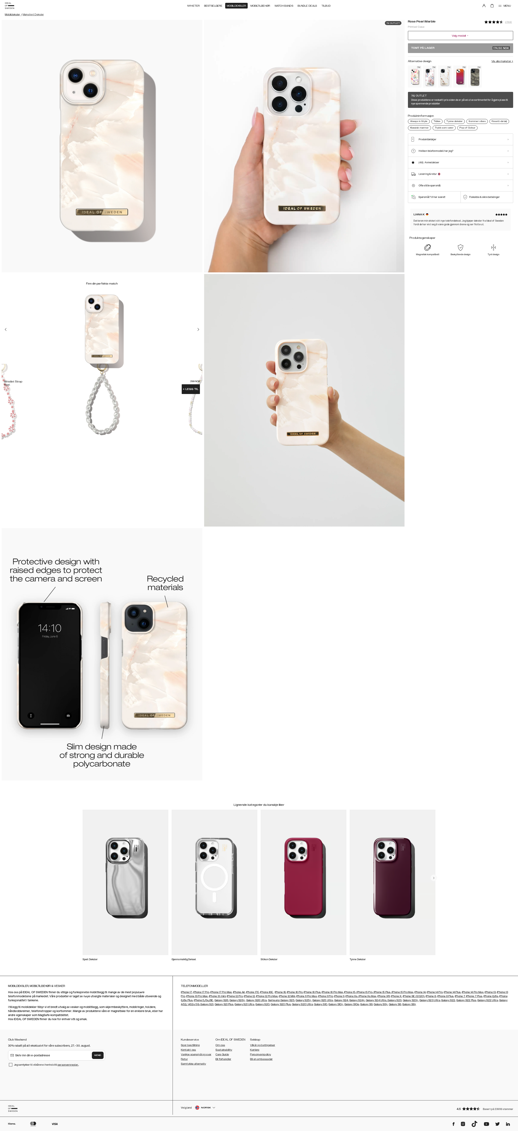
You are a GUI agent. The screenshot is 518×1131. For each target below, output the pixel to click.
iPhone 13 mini (217, 996)
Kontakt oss (188, 1049)
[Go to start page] (9, 5)
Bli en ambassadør (261, 1059)
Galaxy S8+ (409, 1004)
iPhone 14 (420, 992)
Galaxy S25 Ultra (322, 1000)
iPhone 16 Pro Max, (333, 992)
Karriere (254, 1049)
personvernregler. (68, 1064)
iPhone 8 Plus (445, 996)
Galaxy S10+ (335, 1004)
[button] (483, 1108)
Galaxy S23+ (410, 1000)
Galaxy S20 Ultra (302, 1004)
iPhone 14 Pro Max (472, 992)
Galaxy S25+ (303, 1000)
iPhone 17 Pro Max (221, 992)
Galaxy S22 (448, 1000)
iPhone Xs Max (367, 996)
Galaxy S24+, (357, 1000)
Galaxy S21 (206, 1004)
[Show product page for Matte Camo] (475, 76)
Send (97, 1055)
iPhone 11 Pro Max (306, 996)
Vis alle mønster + (502, 61)
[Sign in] (484, 6)
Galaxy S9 (366, 1004)
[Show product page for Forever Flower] (414, 76)
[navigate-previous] (434, 878)
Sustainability (223, 1049)
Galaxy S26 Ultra (256, 1000)
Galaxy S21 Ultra (244, 1004)
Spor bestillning (190, 1045)
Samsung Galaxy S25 (281, 1000)
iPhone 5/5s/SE (203, 1000)
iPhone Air (239, 992)
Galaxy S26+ (237, 1000)
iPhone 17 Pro (201, 992)
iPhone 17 (186, 992)
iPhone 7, (460, 996)
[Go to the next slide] (198, 329)
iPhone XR (383, 996)
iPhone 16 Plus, (312, 992)
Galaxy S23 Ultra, (430, 1000)
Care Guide (222, 1054)
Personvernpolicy (260, 1054)
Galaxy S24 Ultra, (376, 1000)
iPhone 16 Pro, (295, 992)
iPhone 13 (490, 992)
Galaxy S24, (341, 1000)
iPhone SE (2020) (414, 996)
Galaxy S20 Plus (281, 1004)
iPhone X (396, 996)
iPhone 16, (280, 992)
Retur (184, 1059)
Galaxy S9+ (380, 1004)
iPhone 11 (339, 996)
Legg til (191, 389)
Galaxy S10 (320, 1004)
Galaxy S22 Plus (466, 1000)
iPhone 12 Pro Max (267, 996)
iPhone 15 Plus (382, 992)
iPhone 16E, (266, 992)
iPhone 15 (349, 992)
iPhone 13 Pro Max (197, 996)
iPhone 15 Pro (364, 992)
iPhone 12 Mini (287, 996)
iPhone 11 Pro (325, 996)
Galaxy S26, (221, 1000)
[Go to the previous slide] (6, 329)
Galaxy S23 (394, 1000)
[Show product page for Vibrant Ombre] (460, 76)
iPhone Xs (351, 996)
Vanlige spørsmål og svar (196, 1054)
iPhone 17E (252, 992)
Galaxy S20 (262, 1004)
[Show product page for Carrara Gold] (445, 76)
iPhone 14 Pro (435, 992)
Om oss (220, 1045)
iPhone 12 (249, 996)
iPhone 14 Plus (452, 992)
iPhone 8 (431, 996)
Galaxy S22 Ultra (487, 1000)
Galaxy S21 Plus (224, 1004)
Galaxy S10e (351, 1004)
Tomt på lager (460, 48)
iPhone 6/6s (491, 996)
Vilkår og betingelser (262, 1045)
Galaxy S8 (395, 1004)
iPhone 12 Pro (235, 996)
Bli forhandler (223, 1059)
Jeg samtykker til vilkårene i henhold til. (46, 1064)
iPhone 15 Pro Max (402, 992)
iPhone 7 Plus (474, 996)
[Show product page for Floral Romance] (430, 76)
